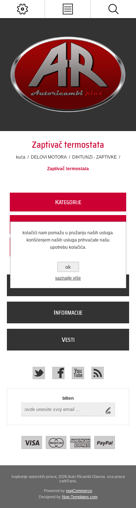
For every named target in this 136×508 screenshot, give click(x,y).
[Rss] (97, 373)
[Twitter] (39, 373)
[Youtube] (78, 373)
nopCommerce (79, 490)
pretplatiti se (110, 409)
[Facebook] (58, 373)
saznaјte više (68, 278)
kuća (20, 157)
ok (68, 267)
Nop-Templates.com (80, 497)
